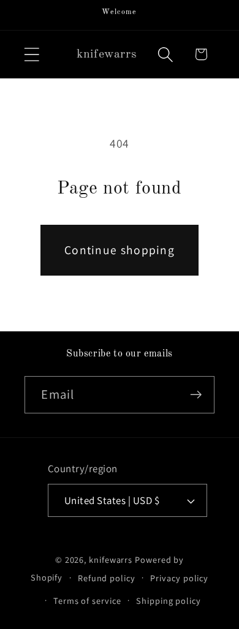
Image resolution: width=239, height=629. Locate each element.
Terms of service (87, 600)
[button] (31, 54)
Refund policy (106, 578)
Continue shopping (119, 250)
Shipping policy (168, 600)
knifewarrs (110, 559)
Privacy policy (179, 578)
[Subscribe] (196, 394)
